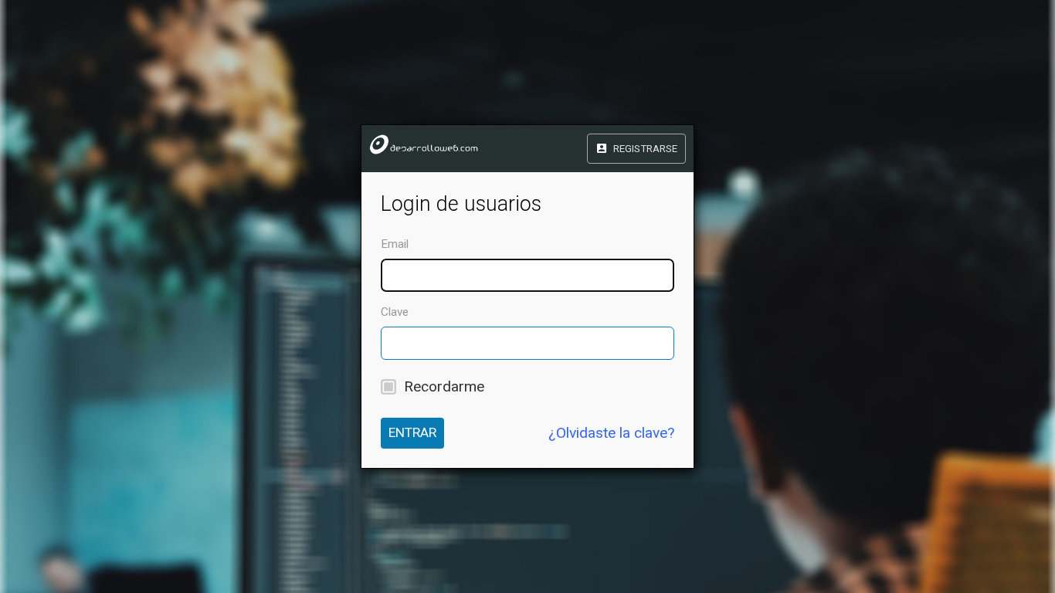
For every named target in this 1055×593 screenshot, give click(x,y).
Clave (395, 312)
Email (395, 244)
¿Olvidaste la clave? (611, 433)
